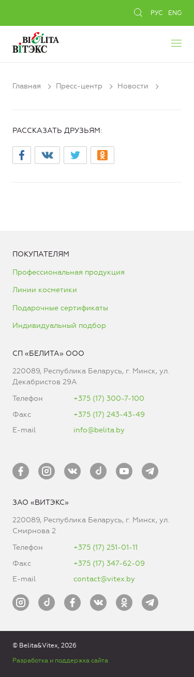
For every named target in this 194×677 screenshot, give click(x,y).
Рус (156, 13)
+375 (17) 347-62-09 (109, 563)
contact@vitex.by (104, 579)
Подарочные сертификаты (60, 308)
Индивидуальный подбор (59, 325)
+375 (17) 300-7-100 (108, 398)
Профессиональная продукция (68, 272)
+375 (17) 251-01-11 (105, 547)
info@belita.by (99, 430)
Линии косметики (44, 289)
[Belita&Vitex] (35, 41)
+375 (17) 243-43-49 (109, 414)
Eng (175, 13)
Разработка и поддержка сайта (60, 660)
